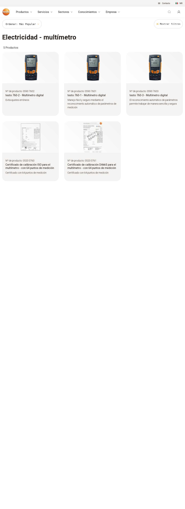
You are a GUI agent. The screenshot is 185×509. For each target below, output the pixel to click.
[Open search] (169, 12)
